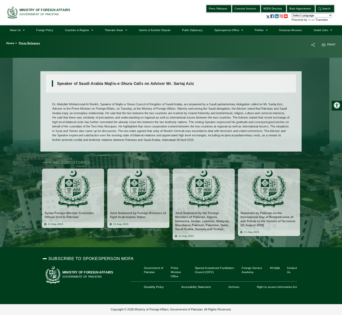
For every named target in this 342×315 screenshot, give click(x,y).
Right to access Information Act (277, 286)
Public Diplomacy (192, 30)
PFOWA (275, 268)
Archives (233, 286)
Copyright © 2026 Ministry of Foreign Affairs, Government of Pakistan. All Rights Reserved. (171, 309)
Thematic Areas (114, 30)
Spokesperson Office (227, 30)
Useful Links (321, 30)
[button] (268, 18)
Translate (321, 19)
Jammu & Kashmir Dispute (155, 30)
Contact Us (292, 270)
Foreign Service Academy (252, 270)
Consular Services (245, 8)
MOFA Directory (272, 8)
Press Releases (218, 8)
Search (326, 8)
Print (331, 44)
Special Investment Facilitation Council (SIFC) (214, 270)
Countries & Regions (77, 30)
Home (10, 43)
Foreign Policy (44, 30)
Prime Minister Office (176, 272)
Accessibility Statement (196, 286)
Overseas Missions (290, 30)
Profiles (260, 30)
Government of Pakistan (153, 270)
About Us (16, 30)
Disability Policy (154, 286)
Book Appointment (300, 8)
